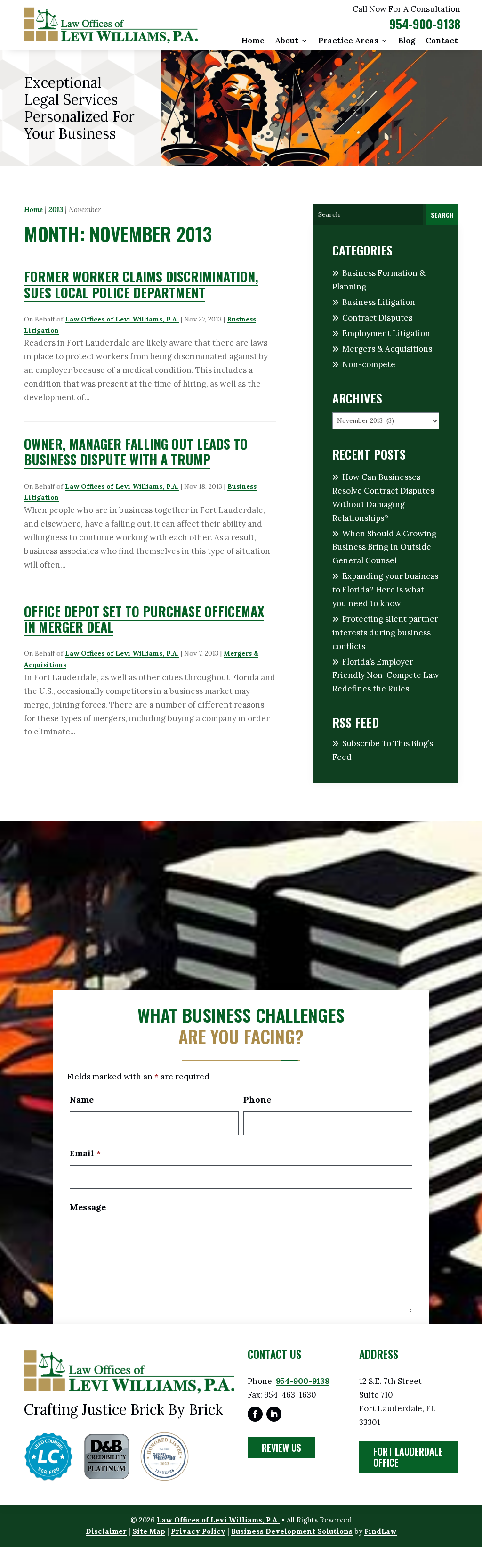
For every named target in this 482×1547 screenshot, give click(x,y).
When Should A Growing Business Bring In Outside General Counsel (384, 547)
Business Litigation (378, 302)
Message (88, 1206)
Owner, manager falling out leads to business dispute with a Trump (136, 451)
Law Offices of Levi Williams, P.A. (122, 319)
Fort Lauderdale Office (408, 1457)
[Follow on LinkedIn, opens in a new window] (273, 1414)
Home (253, 41)
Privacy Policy (198, 1531)
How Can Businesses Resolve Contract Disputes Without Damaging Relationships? (383, 497)
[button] (472, 1478)
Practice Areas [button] (348, 41)
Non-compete (368, 364)
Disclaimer (106, 1531)
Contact (442, 41)
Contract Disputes (377, 318)
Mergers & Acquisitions (387, 349)
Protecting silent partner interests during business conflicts (385, 632)
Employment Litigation (386, 333)
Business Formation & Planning (379, 280)
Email (85, 1153)
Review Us (281, 1447)
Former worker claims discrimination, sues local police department (141, 284)
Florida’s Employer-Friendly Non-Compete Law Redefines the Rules (385, 675)
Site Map (148, 1531)
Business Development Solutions (292, 1531)
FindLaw (380, 1531)
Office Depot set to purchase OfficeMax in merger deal (144, 619)
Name (82, 1099)
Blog (406, 41)
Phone (257, 1099)
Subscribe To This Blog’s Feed (382, 750)
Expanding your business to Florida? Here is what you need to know (385, 590)
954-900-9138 (424, 24)
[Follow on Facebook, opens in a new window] (255, 1414)
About (286, 41)
